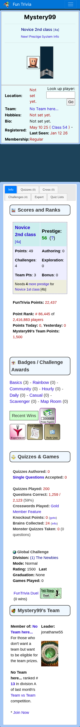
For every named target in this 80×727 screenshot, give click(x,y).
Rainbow (41, 382)
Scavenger (20, 401)
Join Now (21, 712)
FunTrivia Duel (26, 593)
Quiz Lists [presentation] (57, 197)
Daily (15, 395)
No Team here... (44, 109)
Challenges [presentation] (18, 197)
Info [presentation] (10, 189)
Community (21, 388)
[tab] (11, 189)
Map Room (52, 401)
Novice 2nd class (25, 234)
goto (53, 517)
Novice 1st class (27, 289)
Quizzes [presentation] (28, 189)
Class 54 (59, 127)
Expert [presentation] (39, 197)
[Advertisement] (40, 162)
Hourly (48, 388)
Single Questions (28, 477)
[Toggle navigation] (71, 4)
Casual (36, 395)
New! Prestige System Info (40, 36)
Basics (16, 382)
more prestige (39, 284)
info (54, 523)
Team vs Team (23, 695)
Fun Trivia (21, 4)
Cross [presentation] (49, 189)
